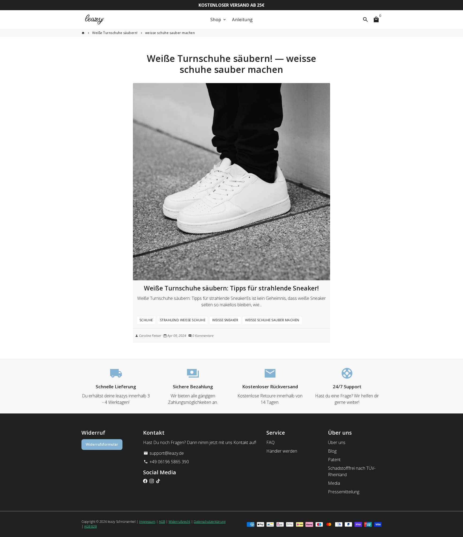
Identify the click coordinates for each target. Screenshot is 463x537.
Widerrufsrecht (179, 521)
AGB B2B (90, 526)
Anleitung (242, 20)
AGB (162, 521)
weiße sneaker (225, 320)
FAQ (270, 442)
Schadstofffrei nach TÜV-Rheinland (351, 471)
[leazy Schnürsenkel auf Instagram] (152, 481)
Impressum (147, 521)
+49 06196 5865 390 (166, 462)
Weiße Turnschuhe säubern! (115, 33)
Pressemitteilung (343, 492)
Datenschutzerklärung (210, 521)
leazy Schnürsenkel (122, 521)
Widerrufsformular (102, 444)
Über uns (336, 442)
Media (334, 483)
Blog (332, 451)
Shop (218, 20)
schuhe (146, 320)
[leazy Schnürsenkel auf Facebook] (145, 481)
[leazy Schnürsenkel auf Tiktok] (158, 481)
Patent (334, 460)
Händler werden (281, 451)
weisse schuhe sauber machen (170, 33)
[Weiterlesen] (231, 182)
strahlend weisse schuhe (183, 320)
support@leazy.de (164, 453)
